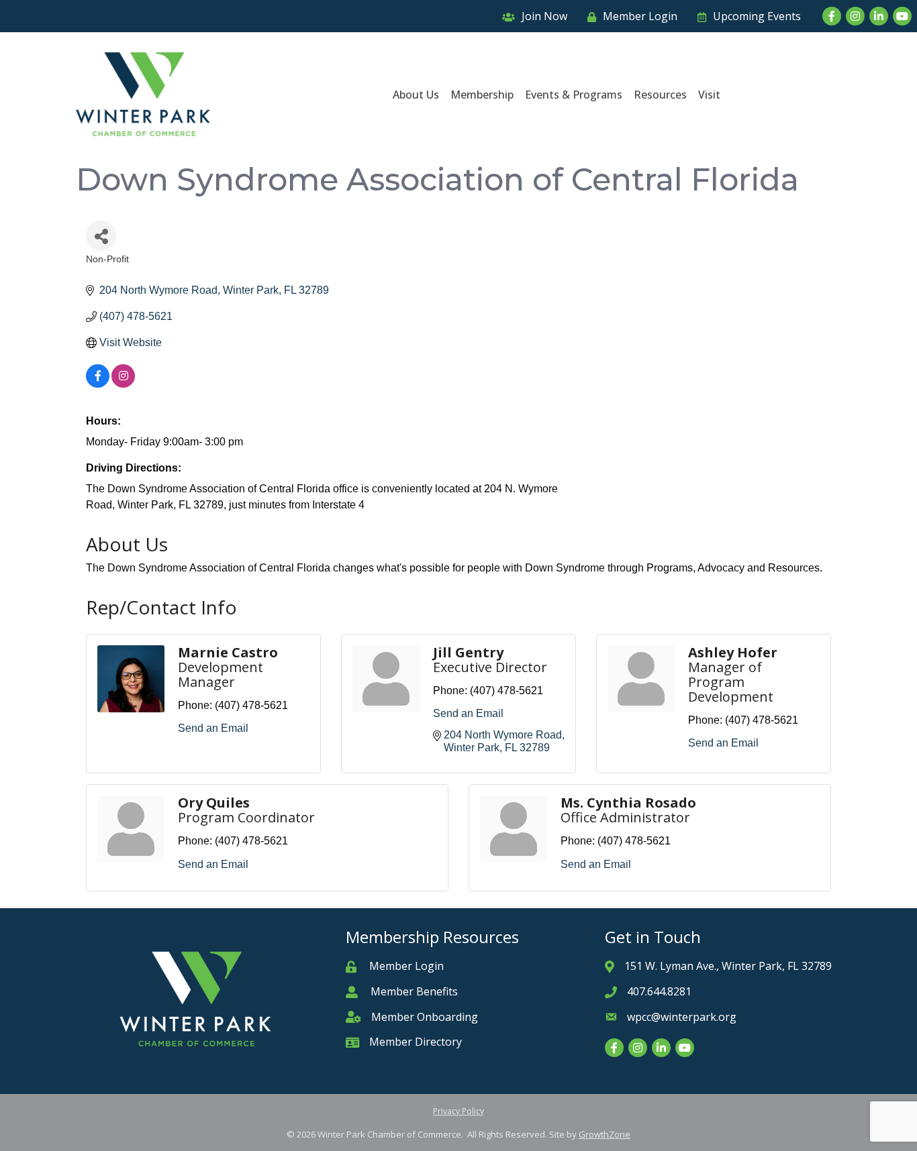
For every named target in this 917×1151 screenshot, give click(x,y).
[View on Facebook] (97, 384)
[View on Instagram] (123, 384)
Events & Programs (573, 94)
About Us (416, 94)
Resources (660, 94)
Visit (709, 94)
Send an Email (213, 728)
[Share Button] (101, 236)
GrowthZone (604, 1134)
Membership (482, 94)
